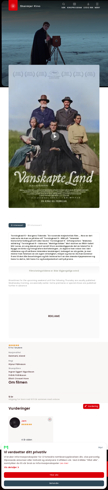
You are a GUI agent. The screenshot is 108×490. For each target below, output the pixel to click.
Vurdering (92, 406)
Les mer (64, 463)
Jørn (23, 420)
